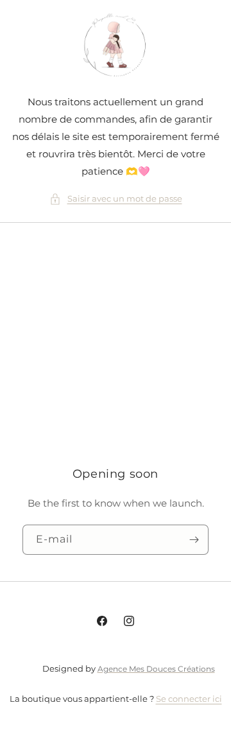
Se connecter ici (189, 698)
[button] (115, 198)
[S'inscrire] (194, 540)
